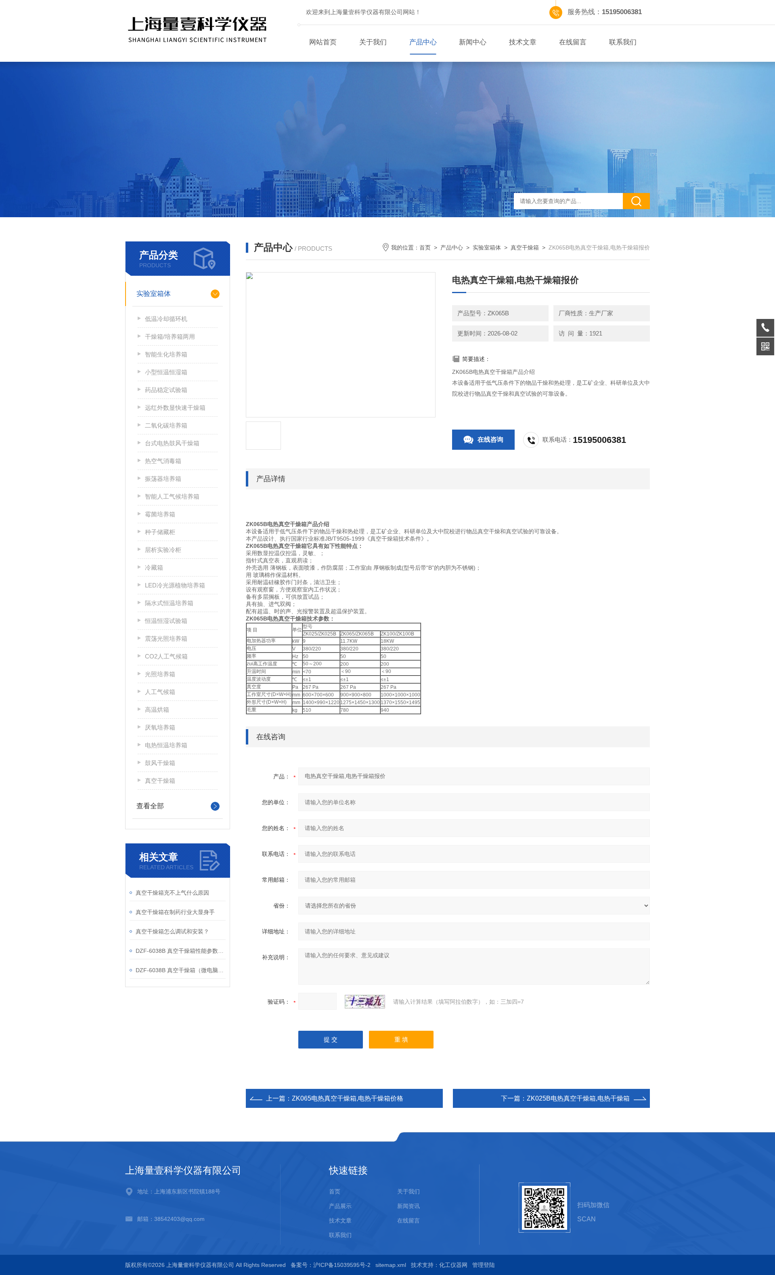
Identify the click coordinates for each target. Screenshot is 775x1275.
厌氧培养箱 (160, 727)
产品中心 (423, 42)
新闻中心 (472, 42)
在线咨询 (490, 439)
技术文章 (522, 42)
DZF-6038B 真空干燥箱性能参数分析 (181, 951)
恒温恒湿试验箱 (166, 620)
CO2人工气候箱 (166, 656)
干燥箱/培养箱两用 (170, 336)
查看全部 (150, 806)
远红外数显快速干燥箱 (175, 407)
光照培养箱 (160, 674)
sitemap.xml (390, 1265)
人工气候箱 (160, 691)
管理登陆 (483, 1265)
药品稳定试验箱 (166, 389)
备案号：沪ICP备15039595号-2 (331, 1265)
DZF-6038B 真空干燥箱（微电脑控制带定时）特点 (181, 970)
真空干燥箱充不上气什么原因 (172, 892)
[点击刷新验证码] (365, 1002)
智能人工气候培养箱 (172, 496)
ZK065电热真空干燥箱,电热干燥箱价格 (347, 1098)
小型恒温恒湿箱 (166, 372)
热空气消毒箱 (163, 460)
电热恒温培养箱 (166, 745)
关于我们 (373, 42)
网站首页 (323, 42)
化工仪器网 (453, 1265)
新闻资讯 (408, 1206)
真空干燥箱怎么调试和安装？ (172, 931)
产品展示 (340, 1206)
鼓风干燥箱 (160, 762)
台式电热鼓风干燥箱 (172, 443)
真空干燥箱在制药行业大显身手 (175, 912)
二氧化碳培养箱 (166, 425)
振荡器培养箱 (163, 478)
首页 (425, 247)
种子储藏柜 (160, 531)
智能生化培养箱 (166, 354)
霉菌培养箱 (160, 514)
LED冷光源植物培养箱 (175, 585)
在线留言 (572, 42)
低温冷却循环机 (166, 318)
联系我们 (623, 42)
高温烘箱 (157, 709)
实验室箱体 (153, 294)
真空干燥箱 (160, 780)
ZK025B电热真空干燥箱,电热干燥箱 (578, 1098)
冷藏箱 (154, 567)
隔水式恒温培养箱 (169, 603)
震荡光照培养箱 (166, 638)
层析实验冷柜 (163, 549)
